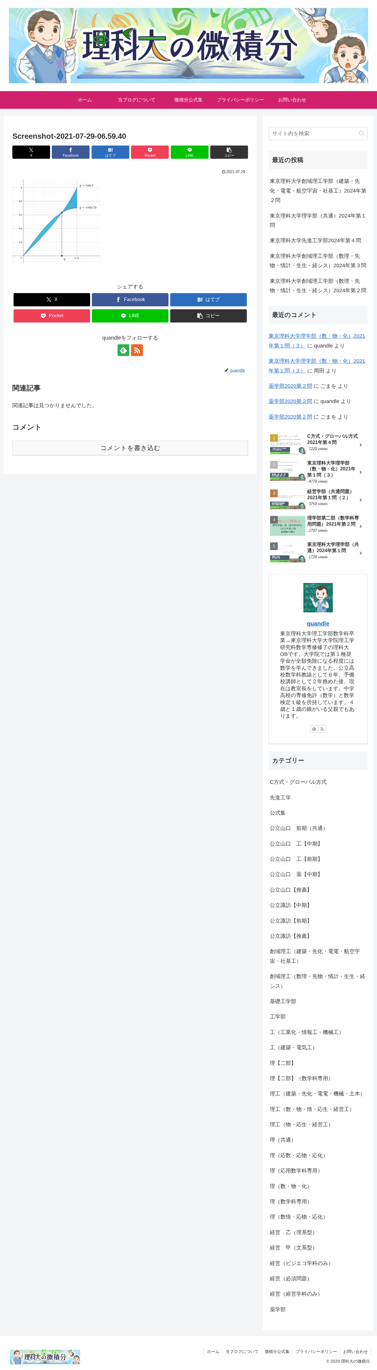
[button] (229, 152)
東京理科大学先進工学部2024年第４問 (315, 240)
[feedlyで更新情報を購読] (123, 350)
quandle (318, 623)
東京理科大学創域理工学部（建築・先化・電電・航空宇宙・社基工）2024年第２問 (318, 190)
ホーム (213, 1351)
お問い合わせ (355, 1351)
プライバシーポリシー (316, 1351)
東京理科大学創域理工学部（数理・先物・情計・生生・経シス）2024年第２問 (318, 285)
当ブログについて (242, 1351)
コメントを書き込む (130, 448)
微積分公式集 (277, 1351)
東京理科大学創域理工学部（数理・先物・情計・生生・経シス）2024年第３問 (318, 260)
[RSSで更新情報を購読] (137, 350)
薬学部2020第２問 (290, 386)
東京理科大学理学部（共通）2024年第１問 (318, 220)
